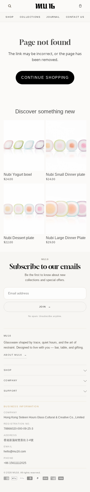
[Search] (9, 6)
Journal (53, 17)
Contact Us (75, 17)
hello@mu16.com (15, 451)
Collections (30, 17)
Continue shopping (45, 77)
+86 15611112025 (15, 463)
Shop (10, 17)
